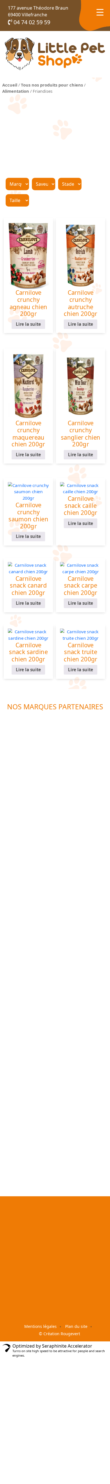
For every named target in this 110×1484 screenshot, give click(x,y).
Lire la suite (28, 324)
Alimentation (15, 91)
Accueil (9, 85)
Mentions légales (40, 1326)
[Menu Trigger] (100, 12)
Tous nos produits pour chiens (52, 85)
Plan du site (76, 1326)
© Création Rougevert (59, 1333)
